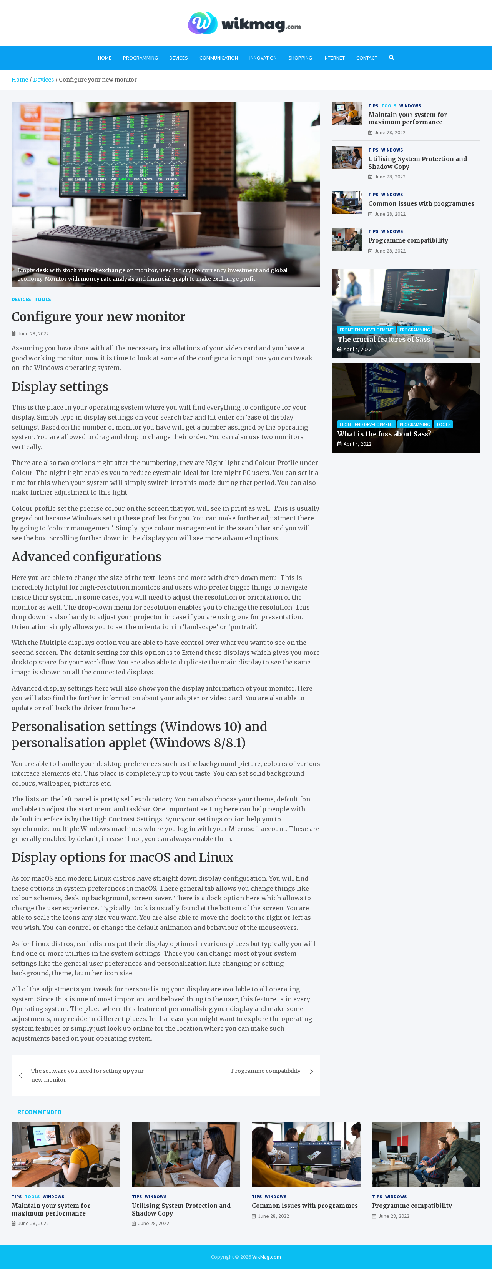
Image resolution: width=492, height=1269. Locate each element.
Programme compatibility (266, 1070)
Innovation (263, 57)
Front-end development (367, 330)
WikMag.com (266, 1256)
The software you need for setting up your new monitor (87, 1075)
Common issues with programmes (421, 203)
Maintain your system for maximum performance (407, 118)
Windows (410, 105)
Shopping (300, 57)
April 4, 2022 (357, 349)
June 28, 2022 (33, 333)
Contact (366, 57)
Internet (334, 57)
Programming (140, 57)
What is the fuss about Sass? (384, 434)
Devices (179, 57)
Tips (373, 105)
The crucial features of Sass (383, 339)
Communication (218, 57)
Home (104, 57)
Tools (42, 299)
